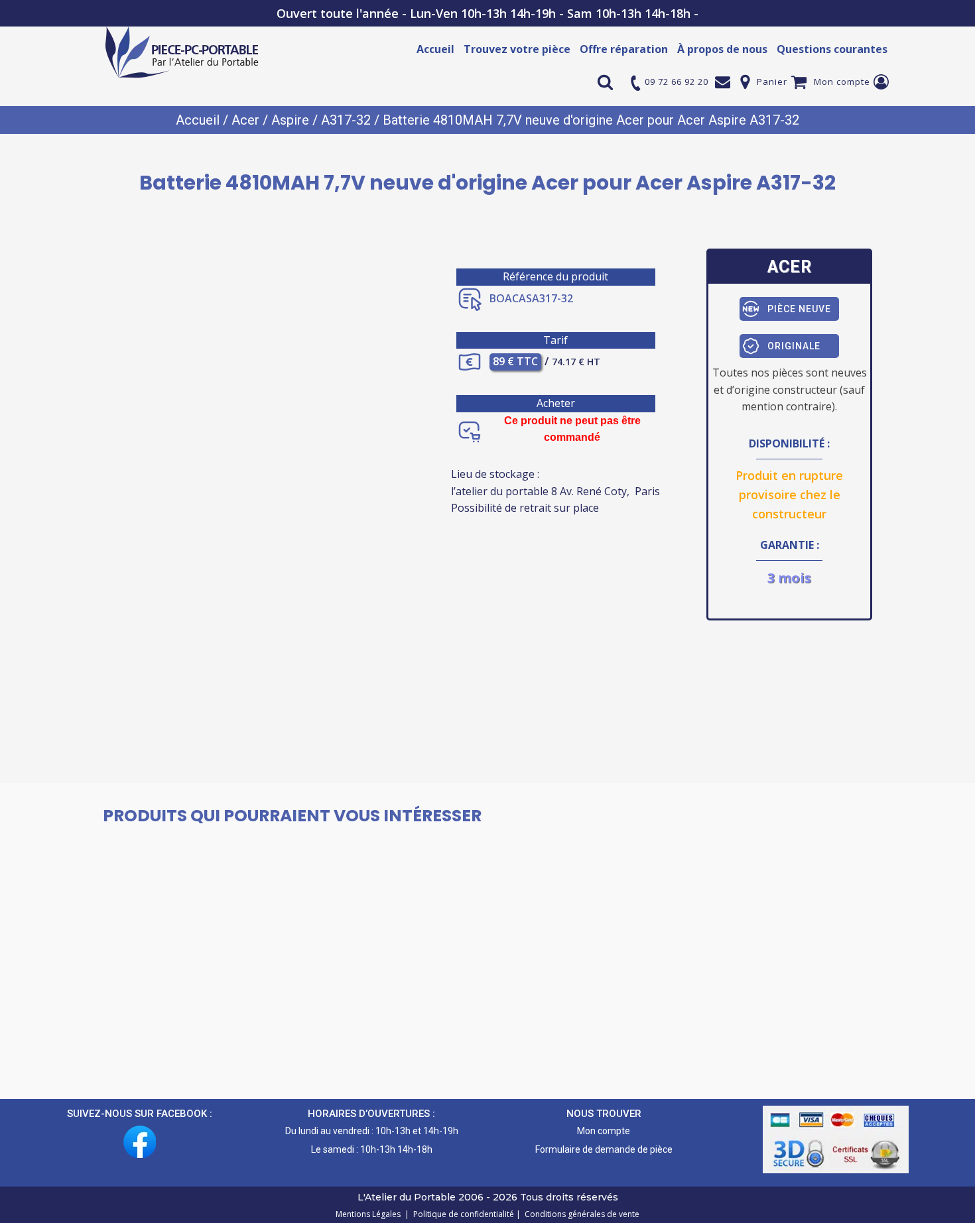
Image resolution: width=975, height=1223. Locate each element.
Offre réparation (624, 49)
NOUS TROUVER (603, 1114)
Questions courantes (832, 49)
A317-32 (346, 120)
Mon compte (842, 81)
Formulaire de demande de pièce (604, 1149)
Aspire (290, 120)
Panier (772, 81)
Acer (245, 120)
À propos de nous (722, 49)
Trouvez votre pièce (517, 49)
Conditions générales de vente (580, 1214)
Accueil (435, 49)
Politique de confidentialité (461, 1214)
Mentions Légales (369, 1214)
